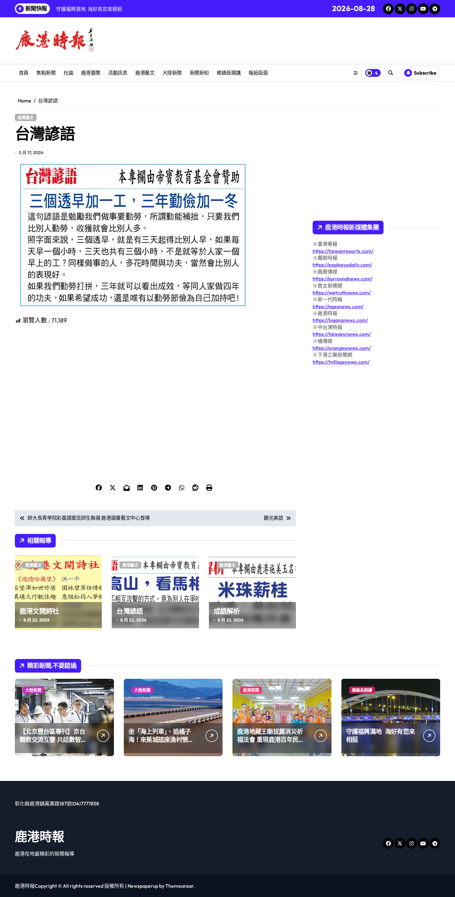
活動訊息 (117, 73)
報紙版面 (258, 73)
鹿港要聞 (90, 73)
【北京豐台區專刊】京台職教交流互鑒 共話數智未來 (53, 740)
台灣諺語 (129, 611)
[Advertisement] (156, 368)
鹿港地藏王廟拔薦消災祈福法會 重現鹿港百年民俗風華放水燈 (270, 740)
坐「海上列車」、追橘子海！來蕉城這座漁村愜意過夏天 (161, 740)
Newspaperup (143, 886)
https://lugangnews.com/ (340, 320)
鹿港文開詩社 (39, 611)
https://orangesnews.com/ (342, 348)
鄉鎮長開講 (229, 73)
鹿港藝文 (144, 73)
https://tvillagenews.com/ (341, 362)
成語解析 (227, 611)
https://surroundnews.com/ (342, 278)
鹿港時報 (39, 836)
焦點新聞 (45, 73)
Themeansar (179, 886)
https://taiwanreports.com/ (343, 251)
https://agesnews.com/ (338, 306)
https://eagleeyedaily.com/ (342, 265)
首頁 (23, 73)
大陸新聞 (172, 73)
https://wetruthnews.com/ (342, 292)
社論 (68, 73)
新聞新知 (199, 73)
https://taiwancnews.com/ (342, 334)
